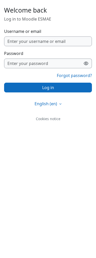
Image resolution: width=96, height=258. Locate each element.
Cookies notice (48, 118)
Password (13, 53)
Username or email (22, 31)
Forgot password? (74, 75)
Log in (48, 87)
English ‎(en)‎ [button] (46, 104)
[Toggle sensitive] (86, 63)
